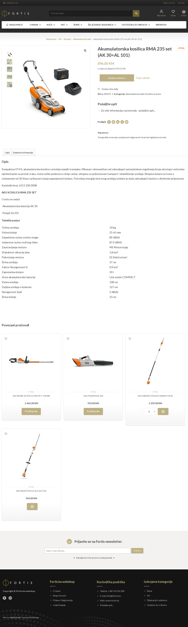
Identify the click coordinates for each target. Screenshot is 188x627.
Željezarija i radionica (100, 24)
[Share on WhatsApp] (122, 121)
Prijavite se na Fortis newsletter (98, 541)
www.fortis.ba (112, 600)
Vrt (63, 24)
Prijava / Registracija (63, 600)
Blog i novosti (169, 3)
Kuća (49, 24)
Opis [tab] (7, 152)
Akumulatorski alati (82, 39)
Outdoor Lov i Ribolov (134, 24)
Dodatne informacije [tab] (23, 152)
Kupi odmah (143, 77)
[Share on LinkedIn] (118, 121)
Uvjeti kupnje (59, 605)
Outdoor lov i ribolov (157, 605)
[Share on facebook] (109, 121)
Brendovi (161, 24)
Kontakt (181, 3)
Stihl (31, 392)
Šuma (76, 24)
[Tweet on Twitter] (113, 121)
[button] (85, 50)
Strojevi (67, 39)
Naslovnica (16, 24)
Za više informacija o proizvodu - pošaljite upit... (128, 110)
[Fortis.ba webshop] (15, 13)
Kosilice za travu (153, 94)
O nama (34, 24)
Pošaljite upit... (107, 605)
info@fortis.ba (12, 3)
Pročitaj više (31, 411)
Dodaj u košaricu (117, 77)
